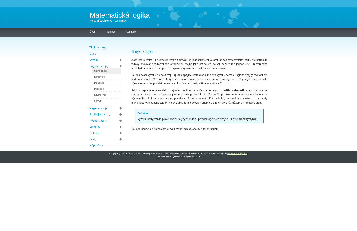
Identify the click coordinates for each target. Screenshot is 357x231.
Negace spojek (99, 108)
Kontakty (131, 31)
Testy (92, 139)
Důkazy (94, 133)
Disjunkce (99, 82)
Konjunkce (99, 76)
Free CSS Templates (237, 153)
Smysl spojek (101, 70)
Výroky (93, 59)
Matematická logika (120, 15)
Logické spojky (99, 66)
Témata (111, 31)
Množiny (94, 126)
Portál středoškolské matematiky (108, 20)
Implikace (99, 88)
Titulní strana (97, 47)
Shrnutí (97, 100)
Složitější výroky (99, 114)
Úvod (93, 31)
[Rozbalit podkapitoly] (122, 59)
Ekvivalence (100, 94)
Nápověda (96, 145)
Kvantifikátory (98, 120)
